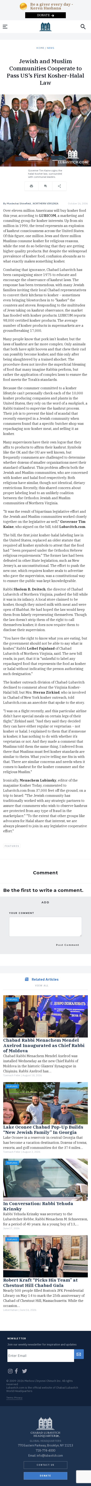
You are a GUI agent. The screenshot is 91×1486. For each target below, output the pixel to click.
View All (41, 985)
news (50, 47)
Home (40, 47)
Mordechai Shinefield (19, 203)
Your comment (21, 913)
